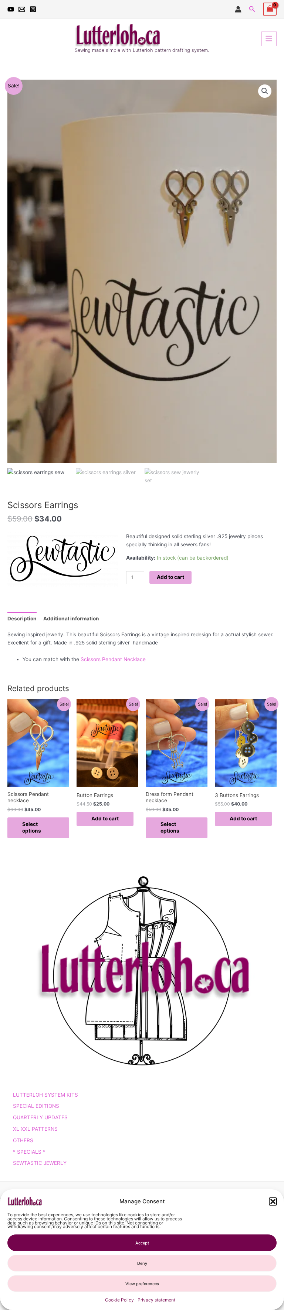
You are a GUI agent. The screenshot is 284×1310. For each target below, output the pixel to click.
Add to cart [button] (105, 818)
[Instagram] (33, 9)
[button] (273, 1201)
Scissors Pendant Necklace (113, 659)
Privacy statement (156, 1300)
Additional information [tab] (71, 618)
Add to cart (170, 577)
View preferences (142, 1283)
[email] (21, 9)
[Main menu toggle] (269, 38)
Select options (31, 827)
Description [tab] (22, 618)
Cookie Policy (119, 1300)
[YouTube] (10, 9)
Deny (142, 1263)
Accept (142, 1243)
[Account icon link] (238, 9)
